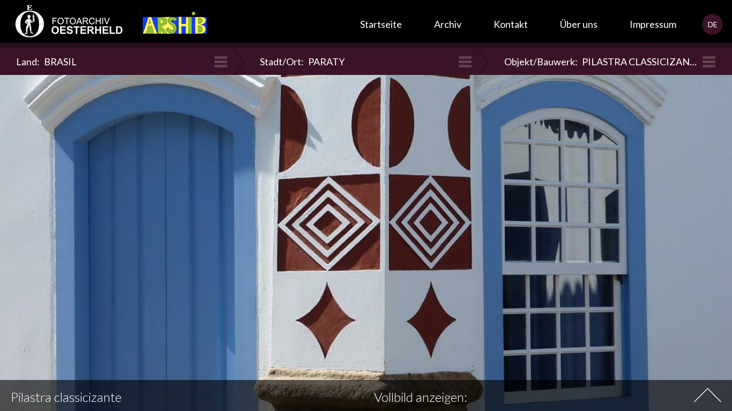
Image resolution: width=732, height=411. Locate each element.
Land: (46, 61)
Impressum (653, 24)
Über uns (578, 24)
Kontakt (511, 24)
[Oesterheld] (64, 24)
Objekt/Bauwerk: (603, 61)
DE (713, 24)
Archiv (447, 24)
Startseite (381, 24)
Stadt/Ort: (302, 61)
